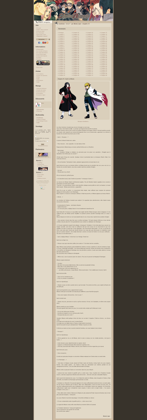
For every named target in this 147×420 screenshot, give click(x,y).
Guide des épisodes (42, 75)
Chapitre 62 (90, 54)
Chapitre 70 (90, 68)
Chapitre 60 (90, 50)
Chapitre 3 (61, 38)
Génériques (40, 80)
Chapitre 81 (104, 43)
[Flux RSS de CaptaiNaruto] (47, 43)
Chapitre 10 (62, 50)
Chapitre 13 (62, 55)
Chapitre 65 (90, 59)
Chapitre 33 (76, 46)
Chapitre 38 (76, 55)
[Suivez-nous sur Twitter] (41, 43)
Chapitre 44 (76, 66)
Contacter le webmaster (42, 183)
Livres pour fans (41, 91)
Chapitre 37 (76, 54)
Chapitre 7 (61, 45)
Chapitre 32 (76, 45)
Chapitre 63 (90, 55)
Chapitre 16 (62, 61)
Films (38, 77)
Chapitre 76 (104, 34)
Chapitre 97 (104, 71)
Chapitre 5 (61, 41)
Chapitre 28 (76, 38)
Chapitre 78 (104, 38)
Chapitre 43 (76, 64)
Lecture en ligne (41, 95)
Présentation (40, 49)
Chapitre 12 (62, 54)
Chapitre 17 (62, 63)
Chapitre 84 (104, 48)
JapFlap (40, 162)
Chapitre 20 (62, 68)
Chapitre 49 (76, 75)
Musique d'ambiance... (83, 121)
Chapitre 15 (62, 59)
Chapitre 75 (104, 32)
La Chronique (40, 32)
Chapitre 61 (90, 52)
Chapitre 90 (104, 59)
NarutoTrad (41, 164)
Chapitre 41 (76, 61)
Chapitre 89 (104, 57)
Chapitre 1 (61, 34)
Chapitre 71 (90, 70)
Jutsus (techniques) (42, 55)
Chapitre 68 (90, 64)
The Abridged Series (42, 121)
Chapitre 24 (62, 75)
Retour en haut (42, 185)
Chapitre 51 (90, 34)
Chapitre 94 (104, 66)
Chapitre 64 (90, 57)
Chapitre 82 (104, 45)
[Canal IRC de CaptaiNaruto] (45, 43)
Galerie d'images (41, 119)
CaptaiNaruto (41, 180)
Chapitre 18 (62, 64)
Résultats (40, 145)
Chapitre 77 (104, 36)
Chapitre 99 (104, 75)
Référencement (42, 178)
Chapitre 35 (76, 50)
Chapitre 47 (76, 71)
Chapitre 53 (90, 38)
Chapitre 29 (76, 39)
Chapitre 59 (90, 48)
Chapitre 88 (104, 55)
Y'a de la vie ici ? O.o (40, 141)
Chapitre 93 (104, 64)
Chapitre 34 (76, 48)
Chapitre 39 (76, 57)
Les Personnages (41, 54)
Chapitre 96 (104, 70)
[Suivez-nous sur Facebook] (39, 43)
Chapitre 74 (90, 75)
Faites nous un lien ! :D (43, 156)
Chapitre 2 (61, 36)
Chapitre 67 (90, 63)
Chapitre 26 (76, 34)
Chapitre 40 (76, 59)
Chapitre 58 (90, 46)
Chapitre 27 (76, 36)
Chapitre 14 (62, 57)
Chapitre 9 (61, 48)
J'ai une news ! (41, 31)
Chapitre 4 (61, 39)
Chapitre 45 (76, 68)
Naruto (37, 181)
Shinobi (40, 176)
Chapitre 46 (76, 70)
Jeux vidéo (40, 67)
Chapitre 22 (62, 71)
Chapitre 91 (104, 61)
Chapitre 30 (76, 41)
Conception (40, 93)
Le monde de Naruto (42, 51)
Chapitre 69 (90, 66)
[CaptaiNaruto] (73, 20)
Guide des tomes (41, 90)
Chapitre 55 (90, 41)
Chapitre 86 (104, 52)
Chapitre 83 (104, 46)
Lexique (39, 57)
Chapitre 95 (104, 68)
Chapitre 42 (76, 63)
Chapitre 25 (76, 32)
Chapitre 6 (61, 43)
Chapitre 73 (90, 73)
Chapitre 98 (104, 73)
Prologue (61, 32)
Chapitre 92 (104, 63)
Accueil (39, 28)
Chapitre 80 (104, 41)
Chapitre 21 (62, 70)
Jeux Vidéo (41, 174)
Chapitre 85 (104, 50)
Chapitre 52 (90, 36)
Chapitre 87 (104, 54)
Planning (39, 111)
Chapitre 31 (76, 43)
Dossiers (39, 59)
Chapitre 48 (76, 73)
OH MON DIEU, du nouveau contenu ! (42, 139)
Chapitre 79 (104, 39)
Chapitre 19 (62, 66)
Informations (40, 73)
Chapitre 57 (90, 45)
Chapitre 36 (76, 52)
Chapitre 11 (62, 52)
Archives (46, 145)
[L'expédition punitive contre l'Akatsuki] (43, 65)
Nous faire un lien (41, 34)
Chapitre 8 (61, 46)
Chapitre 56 (90, 43)
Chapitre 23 (62, 73)
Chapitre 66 (90, 61)
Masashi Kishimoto (41, 88)
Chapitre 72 (90, 71)
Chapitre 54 (90, 39)
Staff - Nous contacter (42, 29)
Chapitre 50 (90, 32)
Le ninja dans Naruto (42, 52)
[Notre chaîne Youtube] (43, 43)
